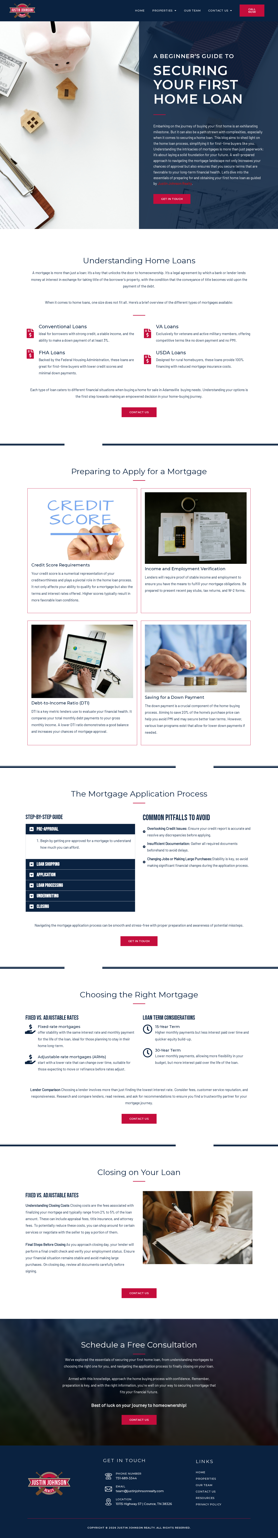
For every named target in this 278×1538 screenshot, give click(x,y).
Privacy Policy (208, 1504)
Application (46, 875)
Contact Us (218, 10)
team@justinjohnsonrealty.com (140, 1491)
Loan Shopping (48, 864)
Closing (43, 906)
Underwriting (48, 896)
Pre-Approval (47, 829)
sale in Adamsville (165, 390)
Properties (162, 10)
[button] (80, 829)
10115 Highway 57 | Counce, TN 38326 (144, 1504)
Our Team (192, 10)
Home (140, 10)
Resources (205, 1498)
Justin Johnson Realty (175, 183)
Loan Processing (50, 885)
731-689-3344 (126, 1478)
